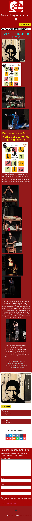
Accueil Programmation (15, 15)
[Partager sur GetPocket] (10, 438)
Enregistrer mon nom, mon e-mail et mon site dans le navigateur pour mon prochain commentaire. (16, 499)
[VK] (17, 435)
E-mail (3, 484)
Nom (3, 478)
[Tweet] (10, 435)
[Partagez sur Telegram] (21, 438)
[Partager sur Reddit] (14, 438)
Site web (3, 491)
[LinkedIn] (14, 435)
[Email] (24, 438)
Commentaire (5, 458)
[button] (16, 19)
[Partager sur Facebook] (7, 435)
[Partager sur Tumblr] (21, 435)
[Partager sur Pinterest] (24, 435)
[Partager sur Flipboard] (7, 438)
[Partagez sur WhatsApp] (17, 438)
